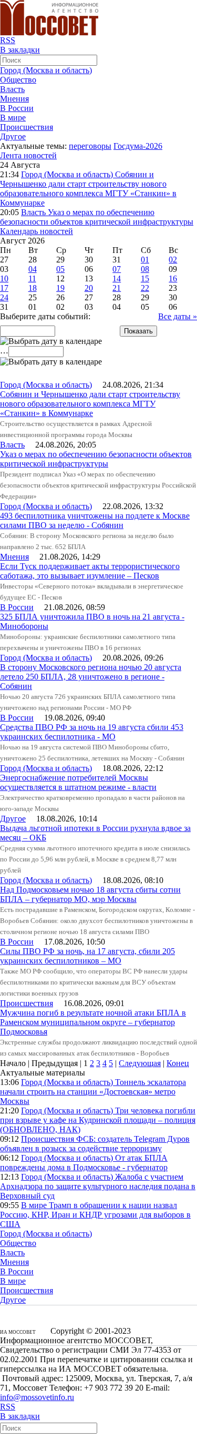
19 (60, 287)
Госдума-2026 (137, 145)
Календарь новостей (36, 231)
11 (32, 278)
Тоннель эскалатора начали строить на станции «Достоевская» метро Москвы (93, 1092)
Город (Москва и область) (46, 70)
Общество (18, 79)
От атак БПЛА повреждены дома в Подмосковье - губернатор (84, 1162)
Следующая (140, 1063)
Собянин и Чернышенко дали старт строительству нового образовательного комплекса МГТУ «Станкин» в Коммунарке (88, 188)
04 (32, 269)
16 (173, 278)
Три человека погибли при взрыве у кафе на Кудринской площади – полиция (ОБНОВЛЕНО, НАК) (97, 1120)
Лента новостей (28, 155)
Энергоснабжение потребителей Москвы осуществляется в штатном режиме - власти (78, 782)
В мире (13, 117)
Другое (13, 136)
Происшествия (26, 127)
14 (116, 278)
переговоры (90, 145)
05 (60, 269)
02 (173, 259)
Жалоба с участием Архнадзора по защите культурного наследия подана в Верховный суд (97, 1186)
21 (116, 287)
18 (32, 287)
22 (145, 287)
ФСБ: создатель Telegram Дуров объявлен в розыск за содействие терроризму (95, 1143)
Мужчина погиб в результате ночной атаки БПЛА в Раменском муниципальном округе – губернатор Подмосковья (93, 1022)
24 (4, 297)
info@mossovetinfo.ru (37, 1397)
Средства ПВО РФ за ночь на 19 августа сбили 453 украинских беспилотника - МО (91, 732)
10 (4, 278)
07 (116, 269)
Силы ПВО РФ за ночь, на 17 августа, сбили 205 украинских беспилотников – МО (87, 956)
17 (4, 287)
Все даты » (177, 316)
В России (17, 108)
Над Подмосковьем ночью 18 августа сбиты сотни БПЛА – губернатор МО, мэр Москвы (90, 894)
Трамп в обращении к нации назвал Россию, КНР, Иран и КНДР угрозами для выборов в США (95, 1215)
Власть (12, 89)
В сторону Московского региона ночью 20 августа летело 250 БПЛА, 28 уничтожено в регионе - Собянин (90, 677)
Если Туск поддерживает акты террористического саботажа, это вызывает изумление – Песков (90, 571)
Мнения (14, 98)
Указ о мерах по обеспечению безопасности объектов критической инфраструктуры (96, 217)
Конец (178, 1063)
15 (145, 278)
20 (89, 287)
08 (145, 269)
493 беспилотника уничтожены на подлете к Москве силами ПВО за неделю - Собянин (95, 520)
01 (145, 259)
